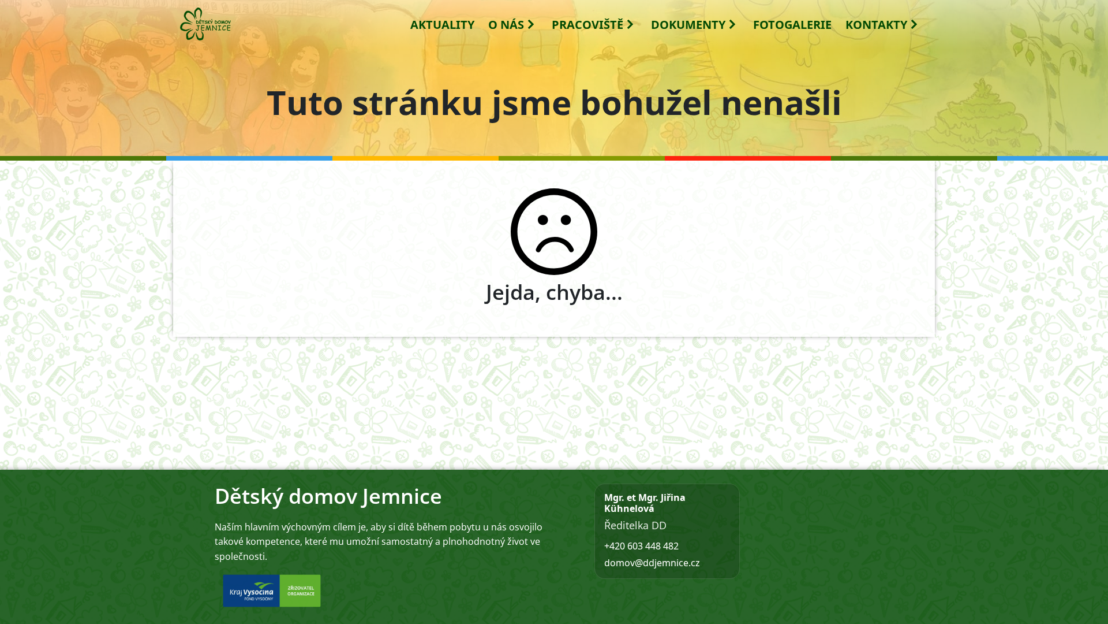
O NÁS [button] (506, 24)
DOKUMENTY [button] (688, 24)
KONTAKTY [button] (876, 24)
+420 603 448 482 (641, 546)
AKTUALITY (442, 24)
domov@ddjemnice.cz (652, 562)
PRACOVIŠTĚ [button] (587, 24)
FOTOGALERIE (792, 24)
